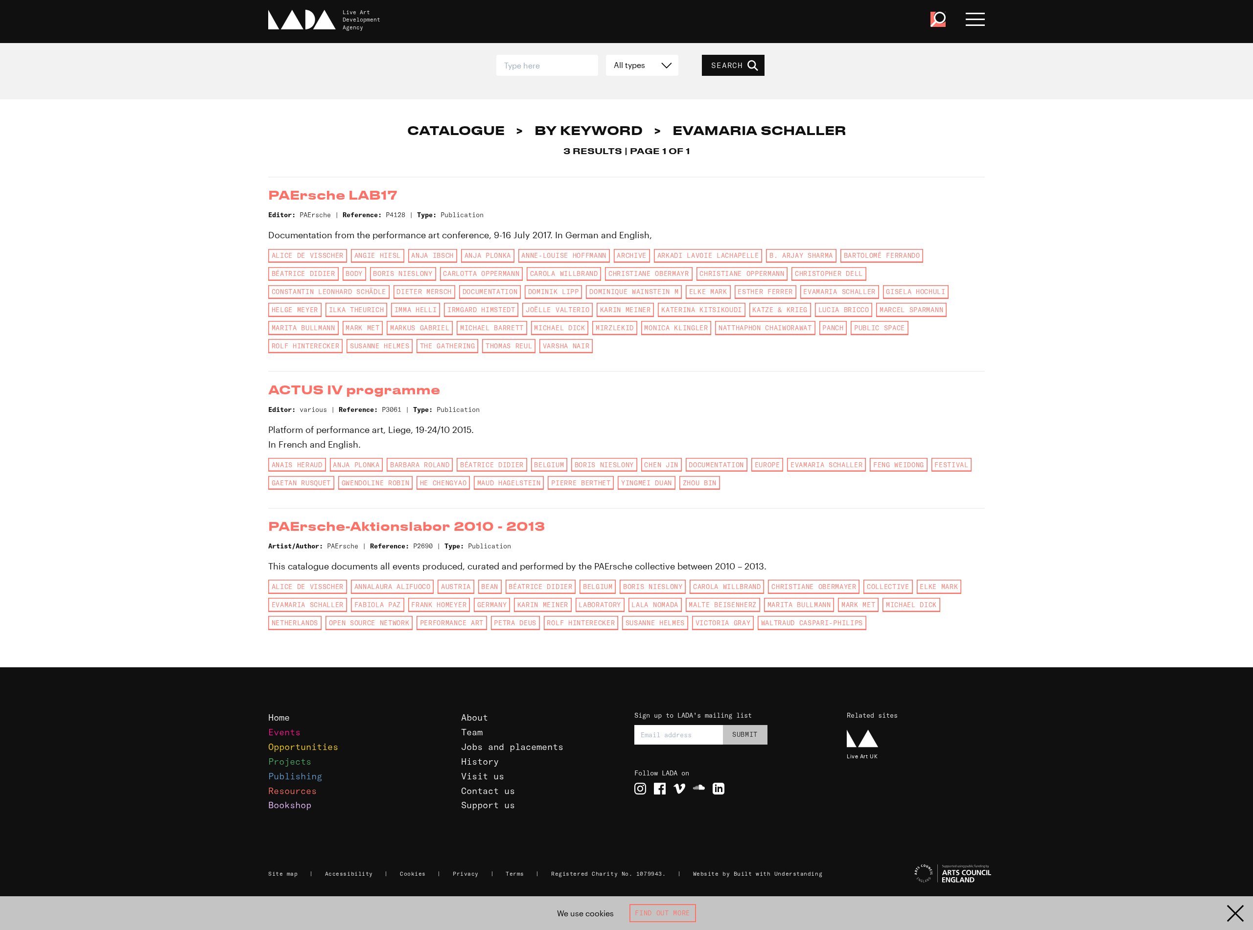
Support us (488, 805)
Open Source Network (369, 623)
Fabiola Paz (377, 605)
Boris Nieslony (402, 273)
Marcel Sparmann (911, 310)
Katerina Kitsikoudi (701, 310)
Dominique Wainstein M (633, 291)
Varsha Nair (566, 346)
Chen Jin (661, 465)
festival (951, 465)
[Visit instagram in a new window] (640, 788)
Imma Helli (415, 310)
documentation (490, 291)
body (354, 273)
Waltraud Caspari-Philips (812, 623)
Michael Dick (559, 328)
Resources (292, 790)
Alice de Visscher (308, 255)
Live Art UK (862, 756)
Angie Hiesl (377, 255)
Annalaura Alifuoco (392, 586)
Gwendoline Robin (376, 483)
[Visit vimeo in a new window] (679, 788)
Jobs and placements (512, 746)
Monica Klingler (676, 328)
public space (879, 328)
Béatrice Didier (303, 273)
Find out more (662, 913)
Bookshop (289, 805)
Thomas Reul (509, 346)
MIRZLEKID (615, 328)
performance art (452, 623)
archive (632, 255)
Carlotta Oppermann (481, 273)
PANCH (832, 328)
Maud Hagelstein (509, 483)
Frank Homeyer (438, 605)
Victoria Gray (723, 623)
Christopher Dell (829, 273)
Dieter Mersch (424, 291)
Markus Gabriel (419, 328)
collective (888, 586)
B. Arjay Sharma (801, 255)
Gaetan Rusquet (301, 483)
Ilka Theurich (356, 310)
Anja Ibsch (432, 255)
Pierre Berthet (580, 483)
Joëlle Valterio (557, 310)
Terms (515, 873)
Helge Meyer (295, 310)
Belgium (549, 465)
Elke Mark (708, 291)
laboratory (600, 605)
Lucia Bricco (843, 310)
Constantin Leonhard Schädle (329, 291)
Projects (289, 761)
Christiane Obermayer (813, 586)
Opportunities (303, 746)
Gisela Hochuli (915, 291)
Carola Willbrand (564, 273)
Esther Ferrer (765, 291)
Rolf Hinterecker (306, 346)
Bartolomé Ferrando (882, 255)
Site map (283, 873)
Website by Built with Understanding (758, 873)
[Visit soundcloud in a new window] (699, 788)
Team (472, 732)
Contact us (488, 790)
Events (284, 732)
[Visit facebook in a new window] (660, 788)
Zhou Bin (700, 483)
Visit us (482, 776)
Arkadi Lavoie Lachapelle (708, 255)
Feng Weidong (898, 465)
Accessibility (349, 873)
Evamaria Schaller (839, 291)
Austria (456, 586)
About (474, 717)
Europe (767, 465)
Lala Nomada (654, 605)
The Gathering (447, 346)
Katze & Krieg (780, 310)
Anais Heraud (297, 465)
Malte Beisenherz (723, 605)
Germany (492, 605)
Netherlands (295, 623)
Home (279, 717)
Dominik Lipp (553, 291)
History (480, 761)
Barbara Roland (419, 465)
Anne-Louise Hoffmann (563, 255)
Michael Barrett (492, 328)
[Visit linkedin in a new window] (718, 788)
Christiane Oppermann (741, 273)
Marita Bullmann (303, 328)
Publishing (295, 776)
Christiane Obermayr (648, 273)
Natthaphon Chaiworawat (765, 328)
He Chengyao (443, 483)
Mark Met (362, 328)
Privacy (466, 873)
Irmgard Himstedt (481, 310)
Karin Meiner (625, 310)
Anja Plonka (487, 255)
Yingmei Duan (646, 483)
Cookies (413, 873)
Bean (489, 586)
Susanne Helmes (379, 346)
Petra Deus (515, 623)
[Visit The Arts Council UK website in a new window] (920, 873)
